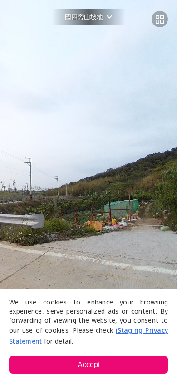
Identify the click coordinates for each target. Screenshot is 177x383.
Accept (89, 364)
